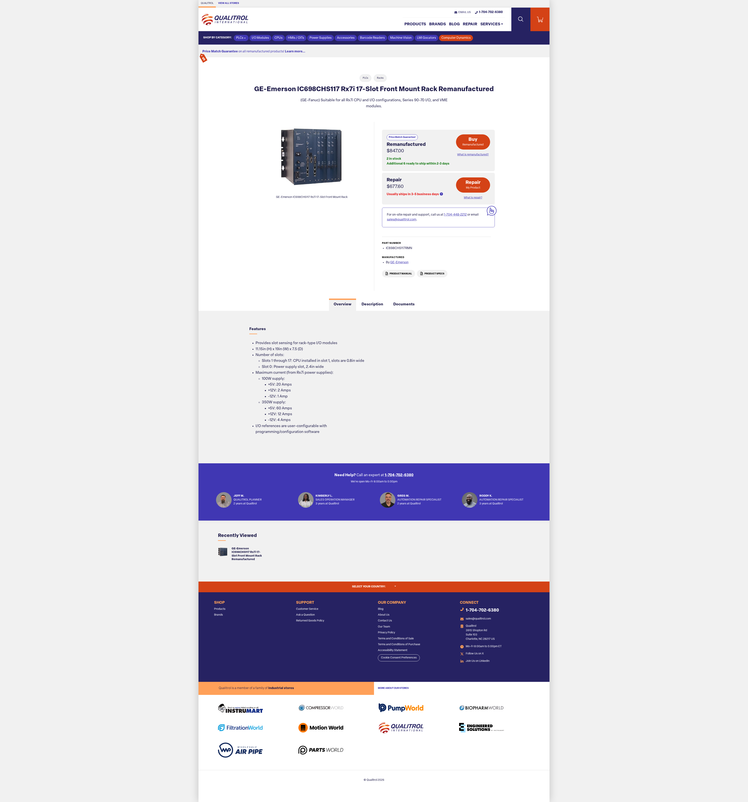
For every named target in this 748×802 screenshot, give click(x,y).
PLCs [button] (239, 38)
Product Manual (400, 273)
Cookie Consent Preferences (399, 657)
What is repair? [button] (473, 197)
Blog (454, 24)
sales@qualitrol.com (401, 219)
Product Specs (434, 273)
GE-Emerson (399, 262)
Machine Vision (401, 38)
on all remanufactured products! (253, 51)
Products (415, 24)
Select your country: (374, 586)
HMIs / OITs (296, 38)
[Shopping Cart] (540, 19)
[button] (462, 12)
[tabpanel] (374, 387)
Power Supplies (321, 38)
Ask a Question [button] (305, 614)
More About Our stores (393, 688)
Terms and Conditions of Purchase (399, 644)
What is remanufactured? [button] (473, 154)
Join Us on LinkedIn (478, 661)
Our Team (384, 626)
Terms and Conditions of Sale (396, 638)
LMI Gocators (426, 38)
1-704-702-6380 (399, 475)
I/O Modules (260, 38)
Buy (472, 141)
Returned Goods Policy (310, 620)
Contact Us (385, 620)
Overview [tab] (342, 304)
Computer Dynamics (456, 38)
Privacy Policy (386, 632)
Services (490, 24)
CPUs (278, 38)
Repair (470, 24)
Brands (437, 24)
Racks (380, 78)
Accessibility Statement (392, 650)
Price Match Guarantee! (402, 137)
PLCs (365, 78)
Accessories (346, 38)
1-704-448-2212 (455, 214)
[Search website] (520, 19)
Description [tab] (372, 304)
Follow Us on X (475, 653)
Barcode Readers (372, 38)
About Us (383, 614)
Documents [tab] (404, 304)
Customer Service (307, 609)
